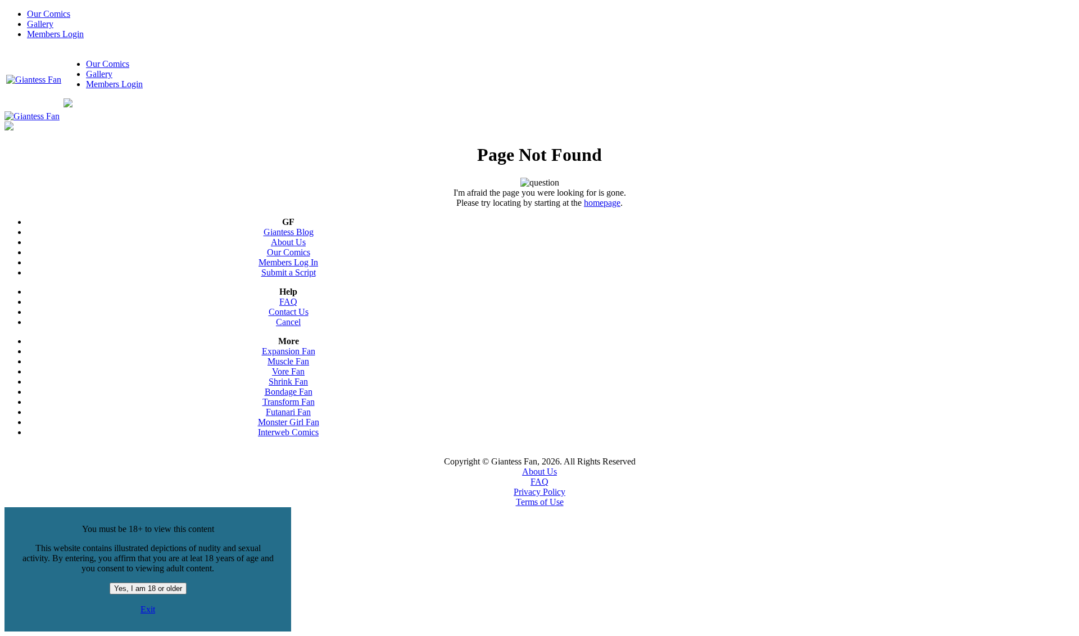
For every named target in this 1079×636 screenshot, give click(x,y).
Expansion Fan (288, 351)
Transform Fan (288, 402)
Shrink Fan (288, 381)
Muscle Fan (288, 361)
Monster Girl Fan (288, 422)
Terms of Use (540, 502)
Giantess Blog (289, 232)
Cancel (288, 322)
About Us (288, 242)
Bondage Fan (288, 391)
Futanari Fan (288, 412)
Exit (147, 609)
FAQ (288, 301)
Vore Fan (288, 371)
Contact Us (289, 312)
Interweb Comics (288, 432)
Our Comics (48, 14)
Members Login (55, 34)
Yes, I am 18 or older (148, 588)
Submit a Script (288, 272)
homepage (602, 203)
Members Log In (288, 262)
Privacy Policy (539, 492)
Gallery (40, 24)
